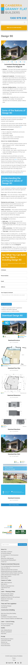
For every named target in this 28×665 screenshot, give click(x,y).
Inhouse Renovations (5, 645)
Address (3, 286)
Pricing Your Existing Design (7, 623)
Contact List (3, 561)
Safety (2, 589)
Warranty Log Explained (6, 631)
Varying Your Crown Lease (7, 598)
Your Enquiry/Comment (7, 292)
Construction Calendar (6, 640)
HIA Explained (4, 615)
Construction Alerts (5, 643)
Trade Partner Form (5, 587)
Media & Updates (5, 600)
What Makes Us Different (6, 551)
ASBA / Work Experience (6, 582)
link (21, 127)
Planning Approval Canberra (7, 638)
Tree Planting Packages (6, 606)
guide (15, 159)
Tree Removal (4, 607)
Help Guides (3, 633)
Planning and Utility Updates (7, 593)
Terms (14, 660)
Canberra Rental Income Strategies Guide (10, 574)
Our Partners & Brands (6, 553)
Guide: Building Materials (6, 630)
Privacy (14, 658)
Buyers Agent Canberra (6, 576)
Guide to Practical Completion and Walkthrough (11, 618)
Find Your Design (22, 544)
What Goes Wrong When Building (8, 613)
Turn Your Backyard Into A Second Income (10, 566)
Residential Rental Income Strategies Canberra (11, 571)
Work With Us (4, 584)
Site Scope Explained (5, 625)
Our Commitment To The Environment (9, 555)
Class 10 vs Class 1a (5, 568)
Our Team (3, 556)
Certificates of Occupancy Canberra (9, 616)
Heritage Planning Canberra (7, 595)
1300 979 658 (18, 17)
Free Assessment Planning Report (8, 560)
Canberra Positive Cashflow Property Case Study (12, 573)
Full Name (3, 270)
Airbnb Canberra (4, 578)
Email (2, 281)
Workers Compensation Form (7, 585)
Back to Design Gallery (14, 504)
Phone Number (4, 275)
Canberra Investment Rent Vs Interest (9, 569)
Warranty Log (4, 642)
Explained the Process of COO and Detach (10, 597)
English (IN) (10, 662)
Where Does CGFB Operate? (7, 558)
